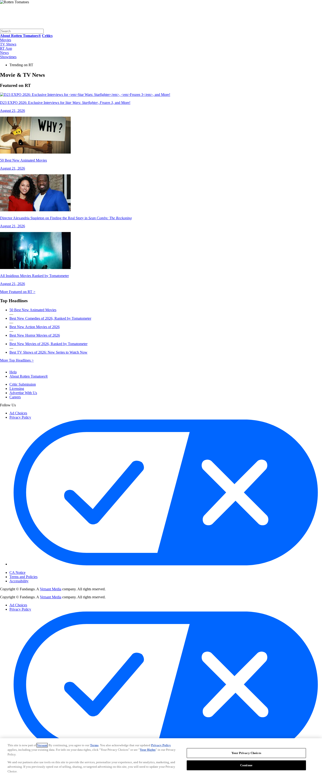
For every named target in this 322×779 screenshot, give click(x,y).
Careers (15, 397)
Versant (42, 745)
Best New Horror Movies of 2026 (34, 335)
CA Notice (17, 573)
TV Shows (8, 44)
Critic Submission (22, 384)
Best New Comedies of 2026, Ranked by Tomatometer (50, 318)
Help (13, 372)
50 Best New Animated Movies (32, 310)
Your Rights (148, 749)
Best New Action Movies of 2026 (34, 327)
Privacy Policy (20, 417)
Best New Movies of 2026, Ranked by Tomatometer (48, 344)
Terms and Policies (23, 577)
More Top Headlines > (17, 360)
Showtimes (8, 57)
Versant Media (50, 589)
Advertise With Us (23, 393)
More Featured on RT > (17, 292)
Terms (94, 745)
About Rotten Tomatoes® (28, 376)
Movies (5, 40)
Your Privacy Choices (29, 568)
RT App (6, 48)
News (4, 53)
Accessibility (19, 581)
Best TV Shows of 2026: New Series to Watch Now (48, 352)
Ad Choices (18, 413)
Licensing (16, 389)
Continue (246, 765)
